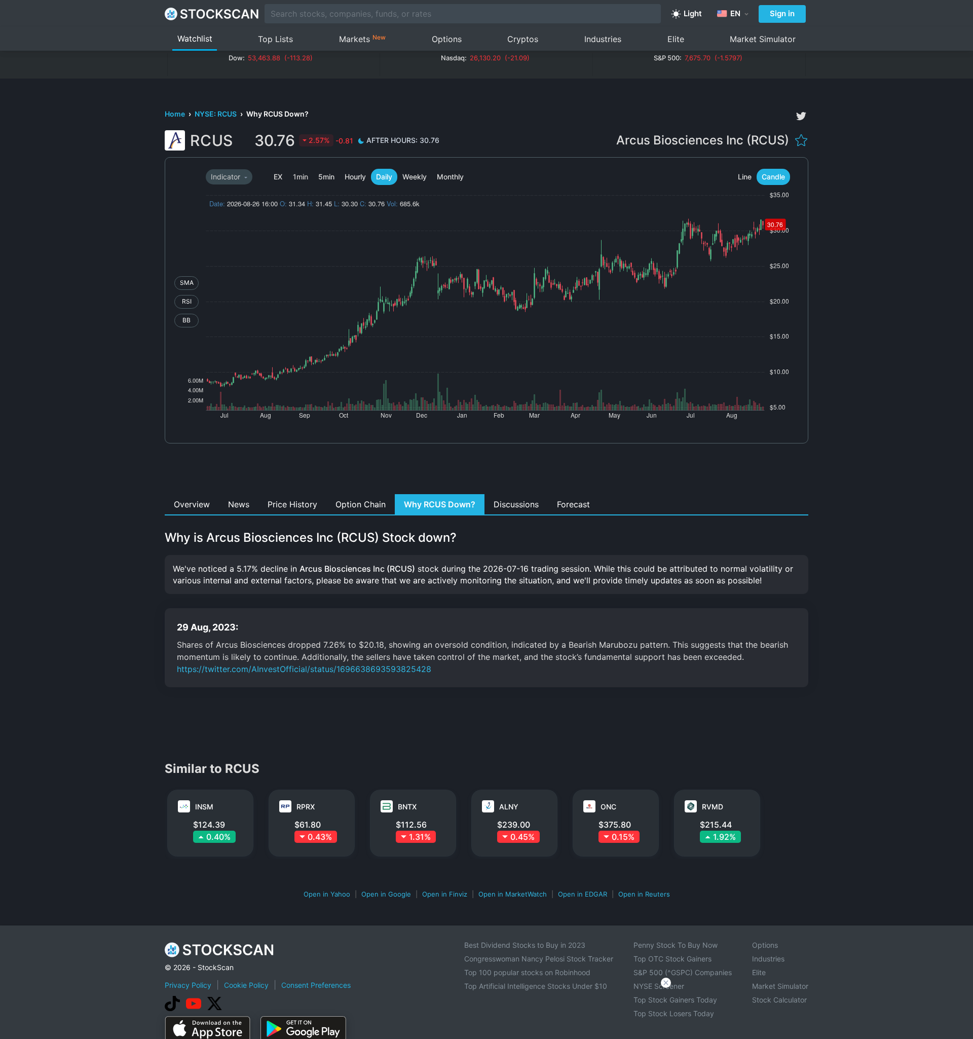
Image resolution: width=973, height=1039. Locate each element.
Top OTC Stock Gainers (672, 958)
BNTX (407, 806)
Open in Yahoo (327, 894)
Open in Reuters (644, 894)
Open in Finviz (444, 894)
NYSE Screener (658, 986)
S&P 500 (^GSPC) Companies (682, 972)
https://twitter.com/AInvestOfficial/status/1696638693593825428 (304, 669)
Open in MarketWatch (512, 894)
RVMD (712, 806)
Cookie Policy (246, 985)
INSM (204, 806)
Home (175, 113)
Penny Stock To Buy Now (675, 945)
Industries (602, 39)
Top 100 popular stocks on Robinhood (527, 972)
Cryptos (522, 39)
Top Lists (275, 39)
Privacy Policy (188, 985)
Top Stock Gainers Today (675, 999)
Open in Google (386, 894)
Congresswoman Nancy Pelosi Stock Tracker (538, 958)
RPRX (305, 806)
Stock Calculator (779, 999)
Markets (362, 38)
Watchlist (194, 38)
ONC (608, 806)
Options (447, 39)
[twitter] (801, 116)
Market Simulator (763, 39)
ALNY (508, 806)
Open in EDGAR (582, 894)
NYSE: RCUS (216, 113)
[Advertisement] (486, 471)
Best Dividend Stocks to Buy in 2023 (524, 945)
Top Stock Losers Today (673, 1013)
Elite (675, 39)
